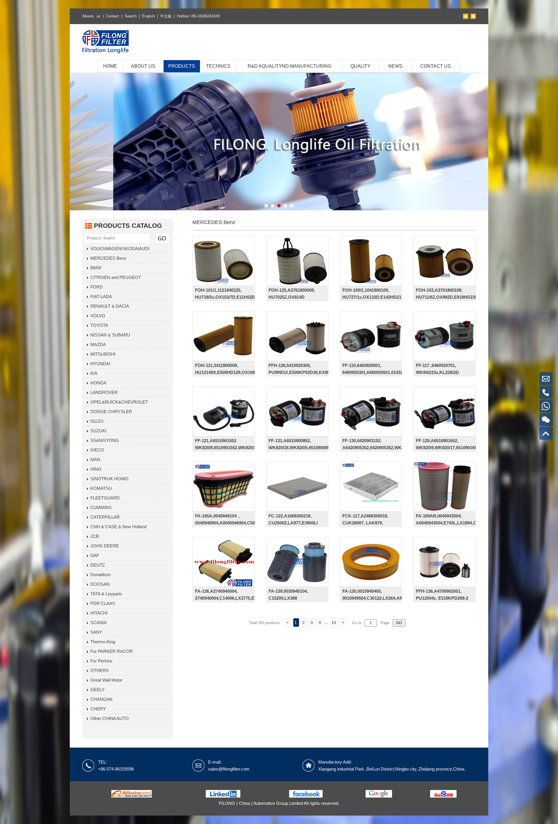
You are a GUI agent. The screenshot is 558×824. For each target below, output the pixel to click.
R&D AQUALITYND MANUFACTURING (289, 66)
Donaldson (99, 574)
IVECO (96, 449)
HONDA (97, 382)
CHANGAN (100, 699)
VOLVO (96, 315)
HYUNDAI (99, 363)
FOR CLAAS (101, 603)
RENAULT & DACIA (108, 306)
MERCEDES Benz (107, 258)
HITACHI (98, 612)
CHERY (97, 708)
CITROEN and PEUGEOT (114, 277)
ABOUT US (143, 66)
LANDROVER (103, 392)
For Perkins (100, 660)
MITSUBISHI (101, 354)
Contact (112, 16)
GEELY (96, 689)
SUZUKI (97, 430)
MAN (94, 459)
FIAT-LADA (100, 296)
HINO (94, 469)
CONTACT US (435, 66)
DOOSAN (99, 584)
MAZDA (97, 344)
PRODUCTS (181, 66)
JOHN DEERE (103, 545)
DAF (93, 555)
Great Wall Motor (105, 680)
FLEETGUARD (104, 497)
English (148, 16)
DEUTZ (96, 565)
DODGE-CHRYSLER (110, 411)
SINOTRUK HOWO (108, 478)
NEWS (395, 66)
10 (333, 622)
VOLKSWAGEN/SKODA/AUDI (118, 248)
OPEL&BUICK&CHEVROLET (118, 402)
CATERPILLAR (104, 517)
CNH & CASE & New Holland (117, 526)
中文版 (165, 16)
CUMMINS (100, 507)
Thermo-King (101, 641)
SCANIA (97, 622)
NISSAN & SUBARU (109, 334)
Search (131, 16)
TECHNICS (218, 66)
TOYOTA (98, 325)
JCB (93, 536)
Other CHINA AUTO (108, 718)
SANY (95, 632)
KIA (92, 373)
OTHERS (98, 670)
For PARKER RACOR (110, 651)
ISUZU (95, 421)
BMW (94, 267)
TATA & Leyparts (105, 593)
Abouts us (91, 16)
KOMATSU (100, 488)
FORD (95, 286)
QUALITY (360, 66)
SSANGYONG (103, 440)
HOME (110, 66)
